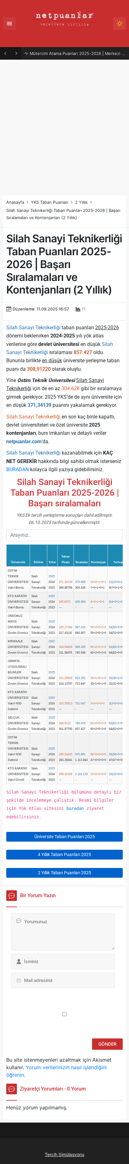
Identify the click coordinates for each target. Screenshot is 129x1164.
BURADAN (17, 469)
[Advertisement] (64, 127)
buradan (75, 808)
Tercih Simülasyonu (64, 1154)
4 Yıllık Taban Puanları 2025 (64, 854)
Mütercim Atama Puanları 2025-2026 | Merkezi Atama (78, 53)
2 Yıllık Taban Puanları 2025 (64, 872)
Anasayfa (15, 202)
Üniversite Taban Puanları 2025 (64, 836)
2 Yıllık (81, 202)
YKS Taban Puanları (49, 202)
